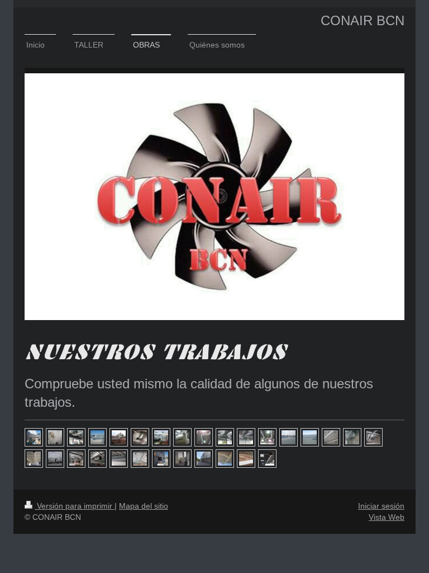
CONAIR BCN (362, 20)
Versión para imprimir (75, 505)
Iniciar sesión (381, 505)
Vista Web (386, 517)
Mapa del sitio (143, 505)
